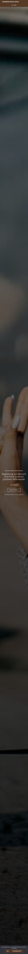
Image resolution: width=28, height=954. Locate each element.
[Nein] (26, 949)
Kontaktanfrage (14, 490)
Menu (15, 5)
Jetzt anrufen (14, 485)
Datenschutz (17, 951)
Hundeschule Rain (10, 1)
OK (8, 951)
